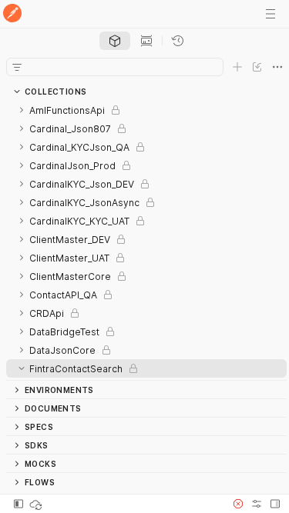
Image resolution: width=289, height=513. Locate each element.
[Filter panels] (17, 67)
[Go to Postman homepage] (12, 14)
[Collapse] (21, 368)
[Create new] (237, 67)
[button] (238, 504)
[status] (37, 503)
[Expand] (21, 110)
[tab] (114, 41)
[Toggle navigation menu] (270, 14)
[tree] (146, 240)
